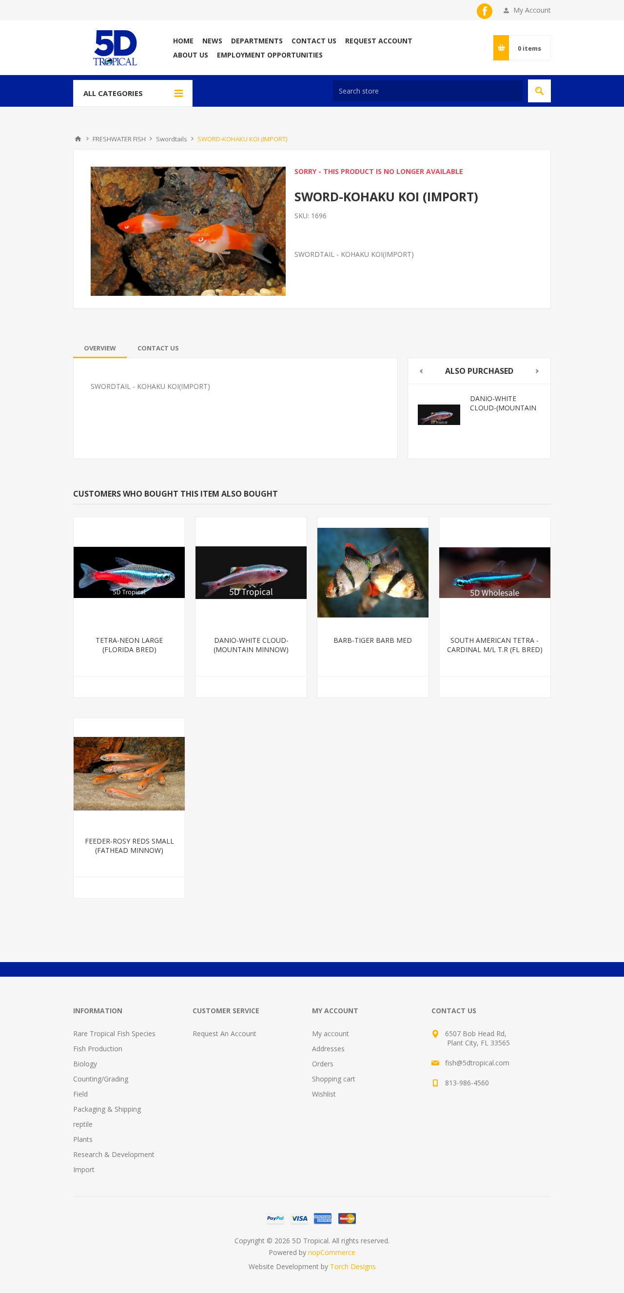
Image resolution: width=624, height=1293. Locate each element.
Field (80, 1094)
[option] (503, 415)
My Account (532, 10)
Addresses (328, 1048)
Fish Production (97, 1048)
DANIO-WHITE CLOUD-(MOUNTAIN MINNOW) (251, 645)
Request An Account (224, 1033)
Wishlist (324, 1094)
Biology (85, 1063)
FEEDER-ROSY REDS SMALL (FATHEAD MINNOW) (129, 845)
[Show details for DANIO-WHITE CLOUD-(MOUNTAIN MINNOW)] (251, 572)
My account (330, 1033)
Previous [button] (421, 371)
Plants (83, 1139)
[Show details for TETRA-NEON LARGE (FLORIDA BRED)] (129, 572)
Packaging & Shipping (107, 1109)
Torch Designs (353, 1266)
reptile (83, 1124)
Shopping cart (333, 1078)
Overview (100, 348)
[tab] (100, 348)
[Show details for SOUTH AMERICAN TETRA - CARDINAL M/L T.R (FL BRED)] (494, 572)
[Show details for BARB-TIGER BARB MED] (463, 415)
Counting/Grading (100, 1078)
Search (539, 90)
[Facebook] (484, 11)
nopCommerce (331, 1252)
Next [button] (537, 371)
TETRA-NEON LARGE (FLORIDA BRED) (129, 645)
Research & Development (114, 1154)
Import (84, 1169)
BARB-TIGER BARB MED (523, 403)
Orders (322, 1063)
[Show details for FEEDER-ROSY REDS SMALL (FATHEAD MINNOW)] (129, 773)
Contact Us (158, 348)
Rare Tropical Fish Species (114, 1033)
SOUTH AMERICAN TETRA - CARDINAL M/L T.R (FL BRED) (495, 645)
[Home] (78, 139)
